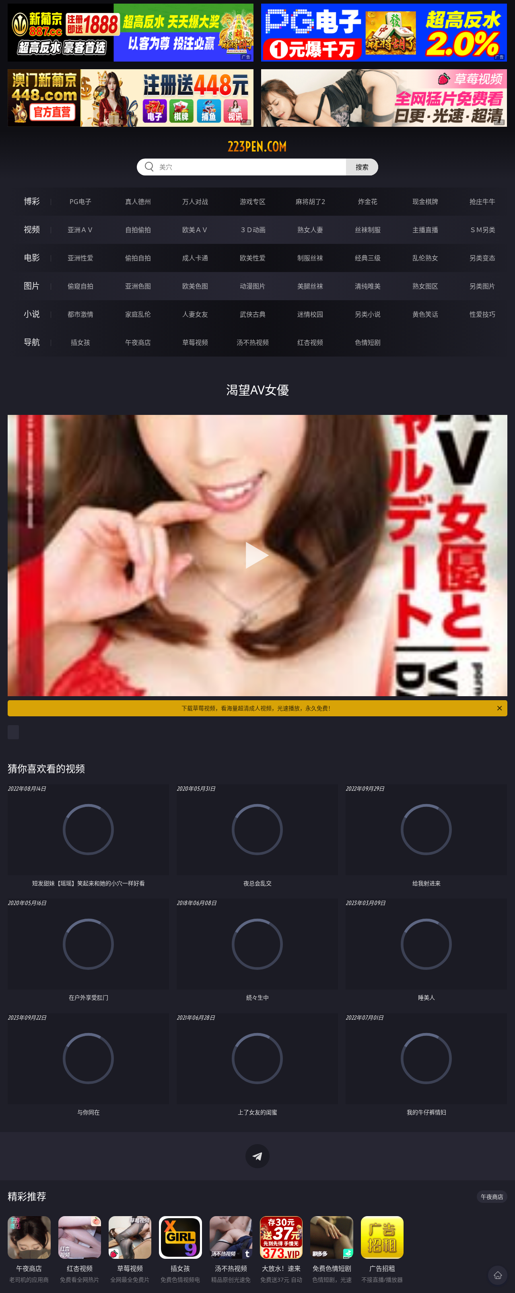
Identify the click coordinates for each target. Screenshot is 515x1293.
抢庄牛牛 (482, 201)
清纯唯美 (368, 286)
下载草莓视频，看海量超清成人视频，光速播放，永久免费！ (257, 708)
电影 (32, 257)
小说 (32, 314)
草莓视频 (195, 342)
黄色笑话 (425, 314)
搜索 (362, 167)
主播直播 (425, 229)
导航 (32, 342)
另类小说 (368, 314)
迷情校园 (310, 314)
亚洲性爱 (80, 258)
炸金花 (367, 201)
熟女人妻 (310, 229)
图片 (32, 285)
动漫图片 (253, 286)
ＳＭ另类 (482, 229)
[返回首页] (497, 1275)
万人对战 (195, 201)
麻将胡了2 (310, 201)
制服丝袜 (310, 258)
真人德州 (138, 201)
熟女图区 (425, 286)
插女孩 (80, 342)
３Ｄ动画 (253, 229)
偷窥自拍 (80, 286)
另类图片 (482, 286)
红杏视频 (310, 342)
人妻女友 (195, 314)
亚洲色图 (138, 286)
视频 (32, 229)
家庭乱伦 (138, 314)
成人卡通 (195, 258)
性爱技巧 (482, 314)
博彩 (32, 201)
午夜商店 (138, 342)
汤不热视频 (253, 342)
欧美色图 (195, 286)
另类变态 (482, 258)
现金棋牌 (425, 201)
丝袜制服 (368, 229)
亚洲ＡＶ (80, 229)
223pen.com (257, 146)
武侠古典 (253, 314)
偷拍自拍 (138, 258)
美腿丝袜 (310, 286)
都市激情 (80, 314)
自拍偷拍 (138, 229)
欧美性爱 (253, 258)
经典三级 (368, 258)
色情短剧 (368, 342)
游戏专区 (253, 201)
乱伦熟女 (425, 258)
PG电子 (80, 201)
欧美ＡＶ (195, 229)
